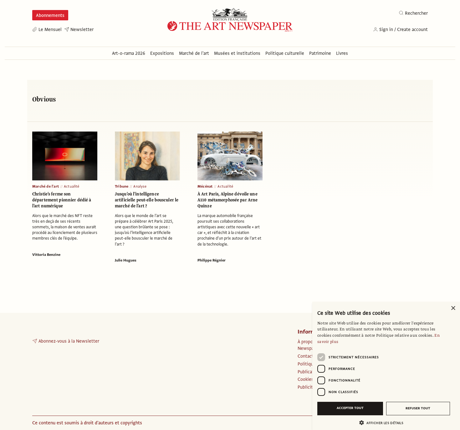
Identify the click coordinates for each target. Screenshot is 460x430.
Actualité (71, 186)
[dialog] (386, 366)
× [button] (453, 308)
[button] (383, 422)
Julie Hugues (125, 260)
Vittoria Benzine (46, 254)
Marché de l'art (45, 186)
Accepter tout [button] (350, 408)
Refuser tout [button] (418, 408)
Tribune (121, 186)
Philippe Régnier (211, 260)
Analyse (139, 186)
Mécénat (204, 186)
